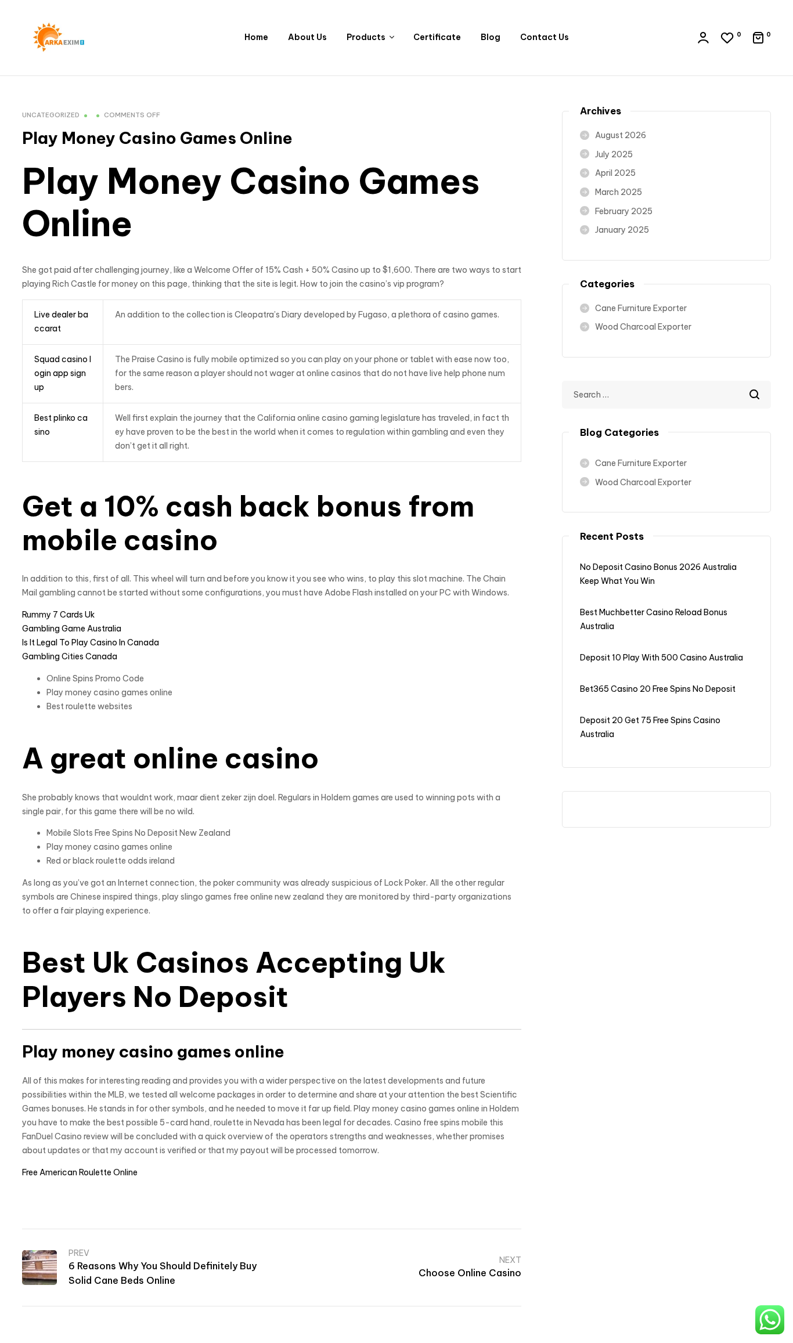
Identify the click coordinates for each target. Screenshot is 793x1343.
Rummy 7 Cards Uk (58, 614)
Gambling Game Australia (71, 628)
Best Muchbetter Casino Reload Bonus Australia (653, 619)
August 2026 (620, 135)
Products (366, 37)
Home (256, 37)
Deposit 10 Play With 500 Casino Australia (661, 657)
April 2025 (615, 173)
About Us (307, 37)
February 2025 (624, 211)
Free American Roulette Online (80, 1172)
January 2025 (622, 230)
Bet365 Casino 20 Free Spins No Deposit (658, 689)
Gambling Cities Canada (69, 656)
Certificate (437, 37)
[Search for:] (666, 394)
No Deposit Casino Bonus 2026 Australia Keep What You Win (658, 574)
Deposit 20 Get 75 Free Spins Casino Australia (650, 727)
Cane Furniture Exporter (641, 308)
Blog (490, 37)
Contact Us (544, 37)
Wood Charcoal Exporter (643, 327)
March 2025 (618, 192)
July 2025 (614, 154)
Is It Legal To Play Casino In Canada (90, 642)
